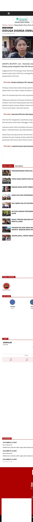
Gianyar (5, 183)
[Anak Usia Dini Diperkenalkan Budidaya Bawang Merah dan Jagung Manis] (6, 197)
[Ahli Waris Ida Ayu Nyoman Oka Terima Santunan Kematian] (6, 205)
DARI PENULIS (19, 166)
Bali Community (6, 231)
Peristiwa (4, 25)
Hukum (4, 27)
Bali (4, 191)
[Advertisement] (17, 510)
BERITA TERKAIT (8, 166)
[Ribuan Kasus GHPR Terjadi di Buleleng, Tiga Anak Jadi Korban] (6, 189)
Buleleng (5, 175)
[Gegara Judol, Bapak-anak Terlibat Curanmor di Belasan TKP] (6, 238)
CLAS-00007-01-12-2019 (9, 446)
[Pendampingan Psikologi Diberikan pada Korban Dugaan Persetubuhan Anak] (6, 173)
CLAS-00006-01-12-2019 (9, 455)
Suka (12, 300)
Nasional (10, 25)
